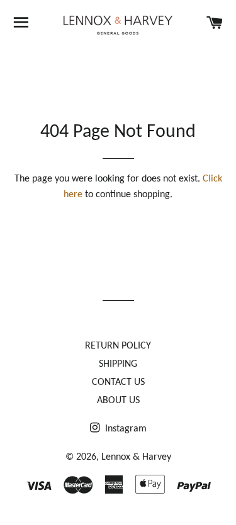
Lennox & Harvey (136, 457)
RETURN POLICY (118, 346)
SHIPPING (118, 364)
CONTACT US (118, 382)
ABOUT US (118, 401)
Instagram (125, 429)
